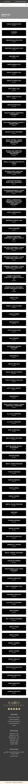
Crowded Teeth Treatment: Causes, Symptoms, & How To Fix (14, 288)
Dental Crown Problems (14, 464)
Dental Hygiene (14, 651)
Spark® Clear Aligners (14, 306)
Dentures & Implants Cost (14, 48)
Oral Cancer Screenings (14, 619)
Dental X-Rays (14, 627)
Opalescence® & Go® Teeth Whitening (14, 569)
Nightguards (14, 610)
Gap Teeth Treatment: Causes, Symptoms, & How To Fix (14, 248)
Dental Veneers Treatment (14, 552)
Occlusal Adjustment (14, 602)
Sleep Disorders (14, 228)
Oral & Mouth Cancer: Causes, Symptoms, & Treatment (14, 405)
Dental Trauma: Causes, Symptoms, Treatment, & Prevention (14, 141)
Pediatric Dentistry (14, 675)
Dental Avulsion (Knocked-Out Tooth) (14, 162)
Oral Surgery (14, 338)
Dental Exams (14, 635)
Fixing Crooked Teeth (14, 24)
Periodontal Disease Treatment (14, 347)
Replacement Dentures (14, 438)
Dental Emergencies (14, 212)
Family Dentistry (14, 683)
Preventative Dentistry (14, 667)
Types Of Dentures (14, 472)
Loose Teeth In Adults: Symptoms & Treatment (14, 181)
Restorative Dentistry (14, 536)
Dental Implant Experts (14, 372)
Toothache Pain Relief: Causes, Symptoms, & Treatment (14, 191)
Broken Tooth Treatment (14, 132)
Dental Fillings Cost (14, 80)
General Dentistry (14, 691)
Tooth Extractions (14, 330)
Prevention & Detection (14, 40)
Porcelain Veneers (14, 561)
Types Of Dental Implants (14, 380)
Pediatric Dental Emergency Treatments (14, 113)
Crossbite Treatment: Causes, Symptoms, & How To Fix (14, 257)
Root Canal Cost (14, 88)
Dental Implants (14, 364)
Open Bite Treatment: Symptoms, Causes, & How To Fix (14, 238)
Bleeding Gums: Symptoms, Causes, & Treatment (14, 172)
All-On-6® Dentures (14, 414)
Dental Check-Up (14, 659)
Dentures (14, 512)
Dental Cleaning (14, 643)
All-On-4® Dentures (14, 422)
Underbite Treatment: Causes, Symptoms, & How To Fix (14, 267)
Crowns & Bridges (14, 520)
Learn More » (14, 25)
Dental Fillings (14, 528)
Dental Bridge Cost (14, 64)
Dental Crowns (14, 496)
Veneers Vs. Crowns (14, 544)
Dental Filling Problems (14, 504)
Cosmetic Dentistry (14, 578)
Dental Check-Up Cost (14, 96)
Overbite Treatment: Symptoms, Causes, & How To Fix (14, 277)
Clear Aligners (14, 314)
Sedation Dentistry (14, 105)
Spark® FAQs (14, 298)
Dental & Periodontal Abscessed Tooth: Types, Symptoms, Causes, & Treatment (14, 202)
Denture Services (14, 480)
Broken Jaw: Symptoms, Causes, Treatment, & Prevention (14, 152)
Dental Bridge (14, 488)
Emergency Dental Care (14, 220)
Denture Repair (14, 455)
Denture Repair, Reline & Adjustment (14, 446)
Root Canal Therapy (14, 388)
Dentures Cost (14, 56)
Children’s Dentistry (14, 594)
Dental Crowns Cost (14, 72)
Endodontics (14, 396)
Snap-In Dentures (14, 430)
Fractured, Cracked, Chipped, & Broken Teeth (14, 123)
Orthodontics (14, 322)
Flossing (14, 32)
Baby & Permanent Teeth (14, 586)
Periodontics (14, 356)
